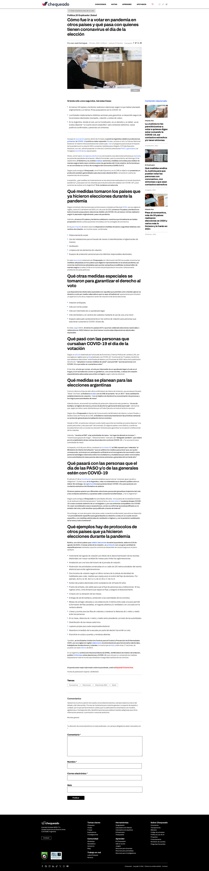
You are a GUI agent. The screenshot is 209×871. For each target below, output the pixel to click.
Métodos (154, 830)
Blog (89, 848)
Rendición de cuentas (158, 842)
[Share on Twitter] (136, 43)
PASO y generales (128, 148)
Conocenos (100, 4)
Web (69, 785)
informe (83, 648)
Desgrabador (120, 825)
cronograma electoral (90, 156)
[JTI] (56, 855)
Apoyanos (141, 4)
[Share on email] (141, 43)
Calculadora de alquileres (124, 830)
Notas (114, 4)
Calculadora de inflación (124, 827)
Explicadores (91, 832)
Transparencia (155, 827)
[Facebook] (43, 867)
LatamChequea (92, 855)
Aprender (126, 4)
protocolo (111, 545)
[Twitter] (61, 867)
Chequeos (90, 825)
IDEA (125, 207)
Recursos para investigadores (126, 853)
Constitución (86, 479)
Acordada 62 (106, 447)
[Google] (47, 867)
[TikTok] (57, 867)
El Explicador (83, 15)
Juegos (118, 846)
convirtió (78, 151)
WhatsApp (91, 841)
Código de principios (157, 832)
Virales (89, 827)
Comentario (74, 734)
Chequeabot (120, 834)
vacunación (79, 139)
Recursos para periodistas (124, 851)
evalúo (93, 394)
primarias (71, 141)
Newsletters (91, 844)
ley (85, 151)
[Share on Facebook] (133, 43)
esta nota (114, 501)
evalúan (99, 161)
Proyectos (154, 837)
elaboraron (96, 643)
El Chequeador (121, 841)
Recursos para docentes (124, 848)
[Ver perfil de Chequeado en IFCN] (44, 855)
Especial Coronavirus (124, 667)
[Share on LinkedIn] (138, 43)
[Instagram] (50, 867)
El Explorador (120, 832)
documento (77, 260)
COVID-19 (81, 141)
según (76, 328)
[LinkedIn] (54, 867)
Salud (94, 15)
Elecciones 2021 (101, 685)
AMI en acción (120, 844)
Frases (89, 830)
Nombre (72, 762)
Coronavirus (73, 685)
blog (90, 357)
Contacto (46, 838)
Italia (113, 645)
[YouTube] (67, 867)
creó (110, 144)
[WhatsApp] (65, 867)
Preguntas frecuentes (158, 844)
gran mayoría (76, 227)
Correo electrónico (77, 773)
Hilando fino (149, 121)
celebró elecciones (98, 542)
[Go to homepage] (59, 4)
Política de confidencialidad (153, 866)
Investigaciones (92, 834)
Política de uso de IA (157, 834)
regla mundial (90, 484)
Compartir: (128, 43)
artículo (78, 355)
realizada (137, 156)
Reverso (90, 857)
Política (71, 15)
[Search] (152, 4)
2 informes (78, 655)
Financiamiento (156, 839)
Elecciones (87, 685)
